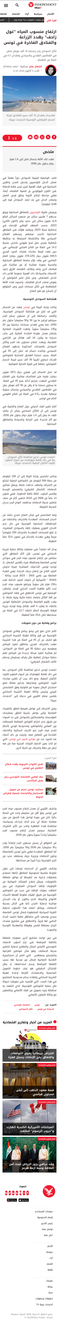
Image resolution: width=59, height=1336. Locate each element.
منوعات (49, 1281)
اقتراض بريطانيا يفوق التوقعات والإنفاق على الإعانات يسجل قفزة (31, 1055)
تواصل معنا (47, 1229)
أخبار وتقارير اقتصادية (19, 1022)
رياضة (50, 1287)
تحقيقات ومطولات (44, 1298)
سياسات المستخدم (44, 1211)
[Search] (17, 5)
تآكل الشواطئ (26, 1009)
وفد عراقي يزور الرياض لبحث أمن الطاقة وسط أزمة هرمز (31, 1166)
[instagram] (20, 1193)
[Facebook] (27, 1193)
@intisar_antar (10, 66)
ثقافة (50, 1270)
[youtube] (17, 1193)
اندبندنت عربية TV (44, 1304)
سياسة (38, 14)
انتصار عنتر (35, 66)
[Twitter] (24, 1193)
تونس (26, 307)
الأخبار (50, 14)
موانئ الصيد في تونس (22, 739)
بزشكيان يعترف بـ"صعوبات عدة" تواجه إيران (40, 20)
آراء (27, 14)
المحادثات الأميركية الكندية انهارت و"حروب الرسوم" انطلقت (30, 1129)
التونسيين (35, 212)
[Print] (30, 137)
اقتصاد (16, 14)
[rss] (6, 1193)
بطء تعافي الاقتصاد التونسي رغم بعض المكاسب (23, 778)
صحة (50, 1292)
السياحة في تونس (45, 1009)
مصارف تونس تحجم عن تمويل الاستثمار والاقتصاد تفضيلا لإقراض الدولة (23, 793)
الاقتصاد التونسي (22, 1004)
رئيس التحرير (47, 1223)
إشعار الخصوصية (45, 1217)
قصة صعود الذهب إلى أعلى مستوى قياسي (35, 1092)
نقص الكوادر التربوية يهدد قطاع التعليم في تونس (24, 766)
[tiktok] (10, 1193)
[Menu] (6, 5)
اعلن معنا (48, 1235)
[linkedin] (13, 1193)
